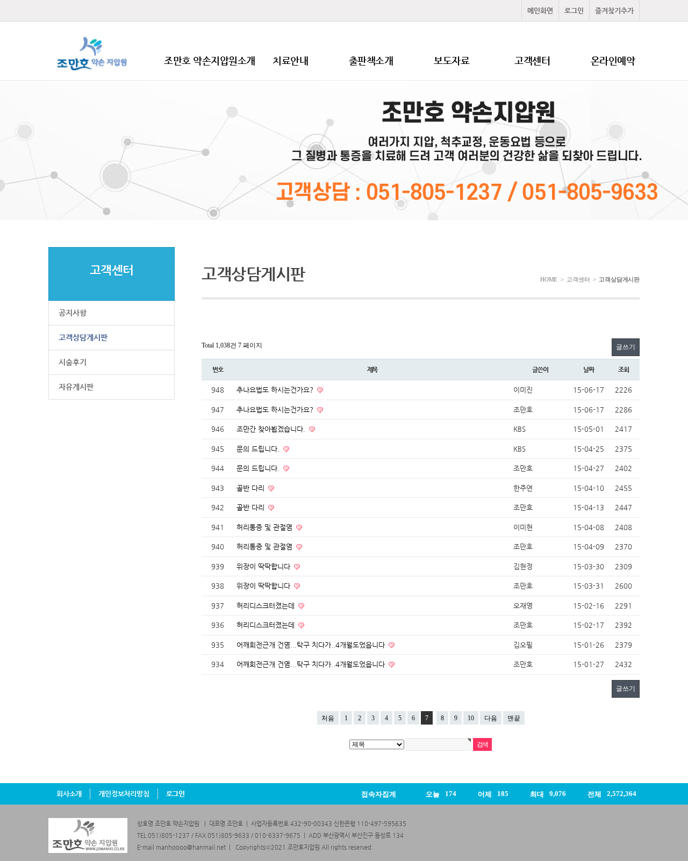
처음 (327, 718)
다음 (490, 718)
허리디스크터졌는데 (266, 606)
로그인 (574, 10)
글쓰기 (625, 347)
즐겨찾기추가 (614, 10)
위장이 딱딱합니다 (264, 566)
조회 (623, 369)
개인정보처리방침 (123, 794)
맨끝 (513, 718)
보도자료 (451, 60)
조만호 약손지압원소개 (209, 60)
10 (471, 718)
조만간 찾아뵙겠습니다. (271, 429)
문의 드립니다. (259, 449)
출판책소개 (371, 60)
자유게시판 (76, 386)
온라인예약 (613, 60)
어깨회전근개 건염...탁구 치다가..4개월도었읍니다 (311, 645)
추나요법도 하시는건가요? (276, 390)
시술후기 (73, 362)
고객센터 (532, 60)
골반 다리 (251, 488)
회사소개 (69, 794)
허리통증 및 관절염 (265, 527)
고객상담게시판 (83, 337)
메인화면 (540, 10)
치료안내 (290, 60)
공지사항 (73, 312)
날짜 (588, 369)
